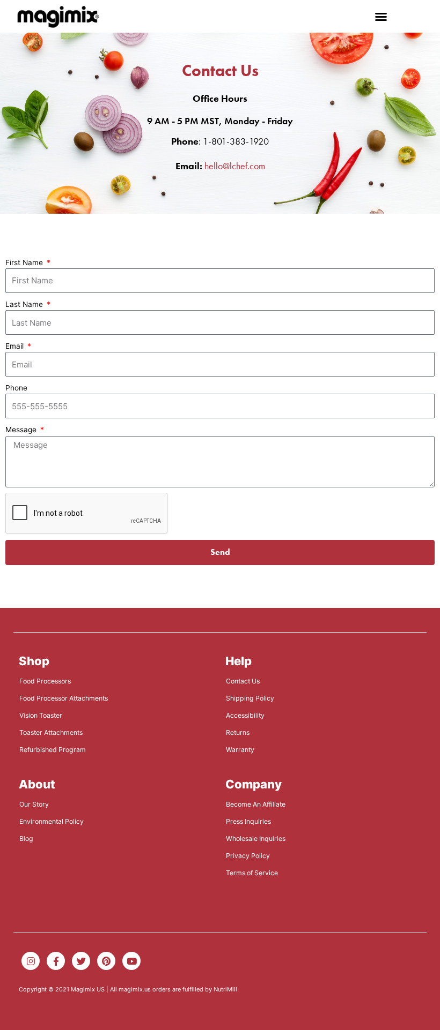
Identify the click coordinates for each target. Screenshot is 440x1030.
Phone (16, 388)
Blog (26, 838)
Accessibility (245, 715)
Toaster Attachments (51, 732)
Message (22, 429)
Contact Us (243, 681)
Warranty (240, 750)
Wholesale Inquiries (255, 838)
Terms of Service (252, 873)
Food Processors (45, 681)
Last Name (25, 304)
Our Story (34, 804)
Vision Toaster (40, 715)
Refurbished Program (52, 750)
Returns (238, 732)
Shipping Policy (250, 698)
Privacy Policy (248, 856)
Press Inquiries (248, 821)
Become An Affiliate (255, 804)
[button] (381, 16)
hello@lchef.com (234, 166)
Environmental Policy (51, 821)
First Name (25, 262)
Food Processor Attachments (63, 698)
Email (15, 346)
